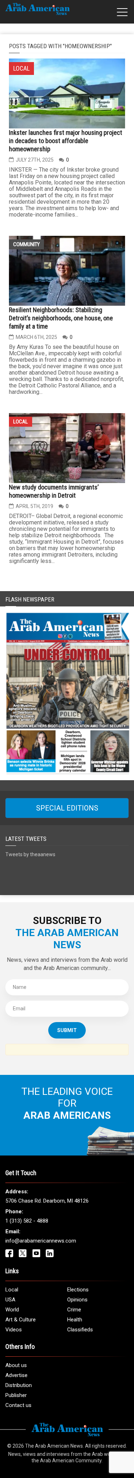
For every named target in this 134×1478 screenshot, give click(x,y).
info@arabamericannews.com (40, 1241)
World (12, 1309)
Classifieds (80, 1329)
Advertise (16, 1375)
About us (16, 1365)
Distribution (18, 1385)
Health (74, 1319)
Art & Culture (20, 1319)
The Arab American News (54, 1446)
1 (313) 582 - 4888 (26, 1221)
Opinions (77, 1299)
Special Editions (67, 808)
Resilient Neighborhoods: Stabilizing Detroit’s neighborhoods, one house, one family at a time (61, 318)
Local (20, 421)
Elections (78, 1289)
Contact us (18, 1405)
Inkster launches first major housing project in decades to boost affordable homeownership (65, 141)
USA (10, 1299)
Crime (74, 1309)
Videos (13, 1329)
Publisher (16, 1395)
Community (26, 244)
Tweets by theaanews (30, 854)
